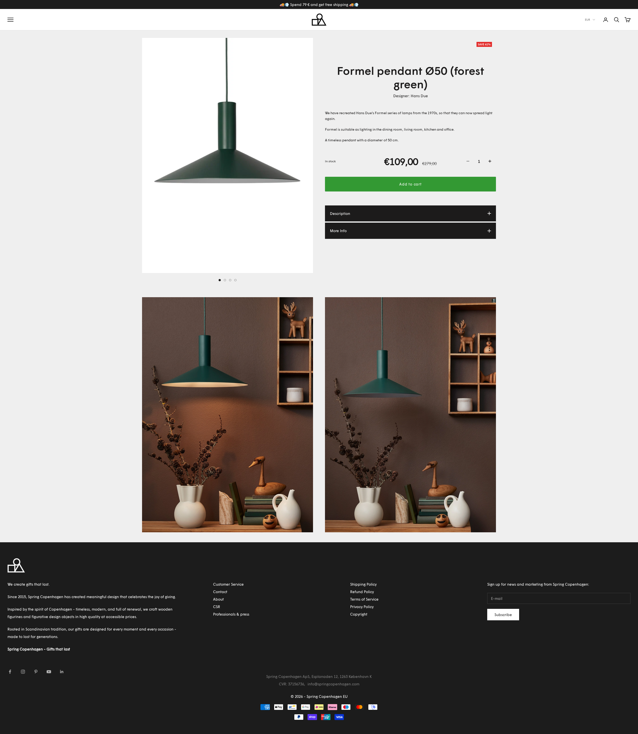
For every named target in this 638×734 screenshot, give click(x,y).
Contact (220, 591)
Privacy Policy (362, 606)
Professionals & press (231, 614)
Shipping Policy (363, 584)
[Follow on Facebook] (9, 671)
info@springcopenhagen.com (333, 684)
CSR (216, 606)
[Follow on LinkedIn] (61, 671)
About (218, 599)
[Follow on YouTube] (48, 671)
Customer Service (228, 584)
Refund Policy (362, 591)
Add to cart (410, 184)
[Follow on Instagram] (22, 671)
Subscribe (503, 614)
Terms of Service (364, 599)
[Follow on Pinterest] (35, 671)
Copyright (358, 614)
